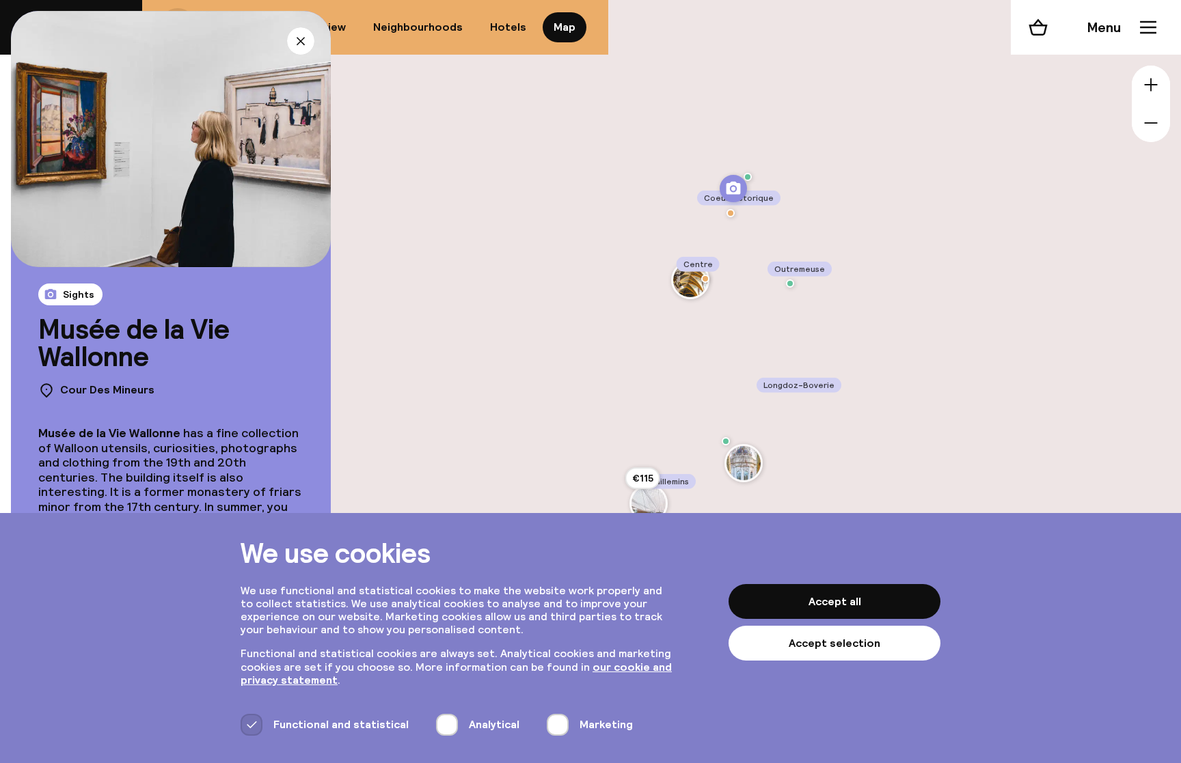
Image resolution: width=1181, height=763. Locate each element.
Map (564, 27)
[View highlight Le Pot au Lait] (705, 279)
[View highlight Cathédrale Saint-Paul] (690, 280)
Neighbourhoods (418, 27)
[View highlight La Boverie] (743, 463)
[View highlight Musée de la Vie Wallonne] (733, 188)
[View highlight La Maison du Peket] (731, 213)
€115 (642, 478)
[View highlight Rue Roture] (790, 283)
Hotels (508, 27)
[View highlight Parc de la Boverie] (726, 441)
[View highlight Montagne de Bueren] (748, 177)
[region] (750, 381)
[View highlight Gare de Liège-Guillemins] (648, 503)
